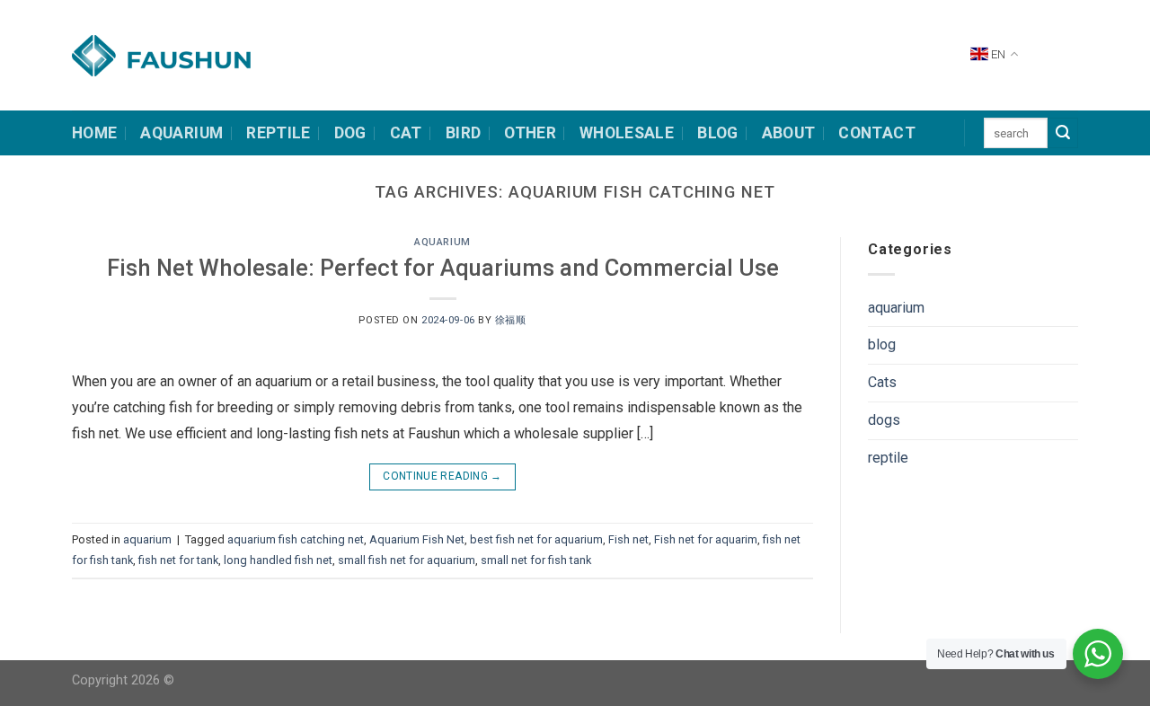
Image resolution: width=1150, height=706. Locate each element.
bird (463, 133)
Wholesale (626, 133)
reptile (888, 457)
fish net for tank (178, 560)
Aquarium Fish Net (416, 539)
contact (876, 133)
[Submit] (1063, 133)
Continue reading (442, 476)
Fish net (628, 539)
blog (882, 344)
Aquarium (181, 133)
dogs (884, 419)
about (789, 133)
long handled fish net (278, 560)
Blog (717, 133)
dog (350, 133)
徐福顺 (510, 320)
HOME (94, 133)
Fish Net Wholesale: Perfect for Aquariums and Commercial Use (443, 267)
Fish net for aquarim (705, 539)
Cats (882, 382)
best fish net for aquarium (536, 539)
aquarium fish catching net (295, 539)
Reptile (278, 133)
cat (406, 133)
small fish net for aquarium (406, 560)
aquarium (442, 242)
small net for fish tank (536, 560)
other (530, 133)
